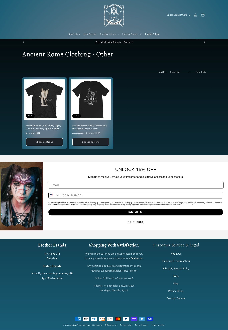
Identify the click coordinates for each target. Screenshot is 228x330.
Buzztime (52, 258)
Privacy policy (126, 325)
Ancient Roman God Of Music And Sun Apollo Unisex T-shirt (89, 127)
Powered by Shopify (94, 325)
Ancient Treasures (77, 325)
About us (176, 253)
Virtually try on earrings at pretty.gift (52, 273)
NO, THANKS (136, 222)
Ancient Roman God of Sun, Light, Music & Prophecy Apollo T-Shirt (43, 127)
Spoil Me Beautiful (52, 278)
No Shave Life (52, 253)
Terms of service (141, 325)
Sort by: (162, 72)
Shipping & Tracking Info (176, 261)
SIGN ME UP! (136, 212)
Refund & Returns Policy (175, 268)
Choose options (44, 142)
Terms (196, 204)
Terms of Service (176, 298)
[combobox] (54, 195)
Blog (175, 283)
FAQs (176, 276)
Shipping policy (158, 325)
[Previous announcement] (23, 42)
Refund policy (111, 325)
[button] (109, 34)
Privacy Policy (186, 204)
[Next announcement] (204, 42)
